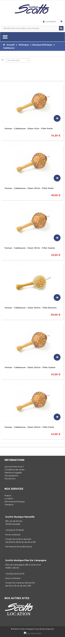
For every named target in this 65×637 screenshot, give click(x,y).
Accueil (10, 45)
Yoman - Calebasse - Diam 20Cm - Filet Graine (30, 367)
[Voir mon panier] (61, 21)
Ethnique (24, 45)
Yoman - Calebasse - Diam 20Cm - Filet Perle (29, 427)
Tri (3, 60)
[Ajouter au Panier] (57, 118)
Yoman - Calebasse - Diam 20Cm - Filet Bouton (31, 307)
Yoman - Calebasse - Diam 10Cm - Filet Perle (29, 188)
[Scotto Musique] (32, 9)
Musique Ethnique (42, 45)
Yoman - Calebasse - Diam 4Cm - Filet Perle (29, 128)
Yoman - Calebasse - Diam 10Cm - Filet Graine (30, 248)
